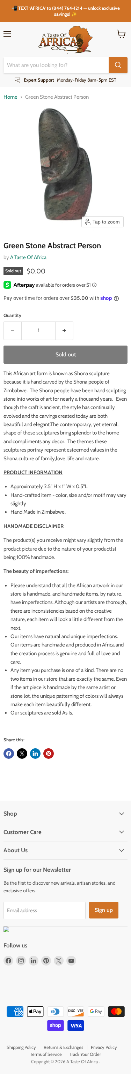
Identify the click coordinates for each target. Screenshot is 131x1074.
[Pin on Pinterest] (48, 753)
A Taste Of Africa (28, 257)
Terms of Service (46, 1054)
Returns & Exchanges (63, 1047)
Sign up (104, 910)
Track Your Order (85, 1054)
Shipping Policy (21, 1047)
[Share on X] (22, 753)
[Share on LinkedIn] (35, 753)
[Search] (118, 65)
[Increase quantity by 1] (64, 331)
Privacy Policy (104, 1047)
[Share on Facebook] (8, 753)
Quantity (12, 315)
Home (10, 97)
